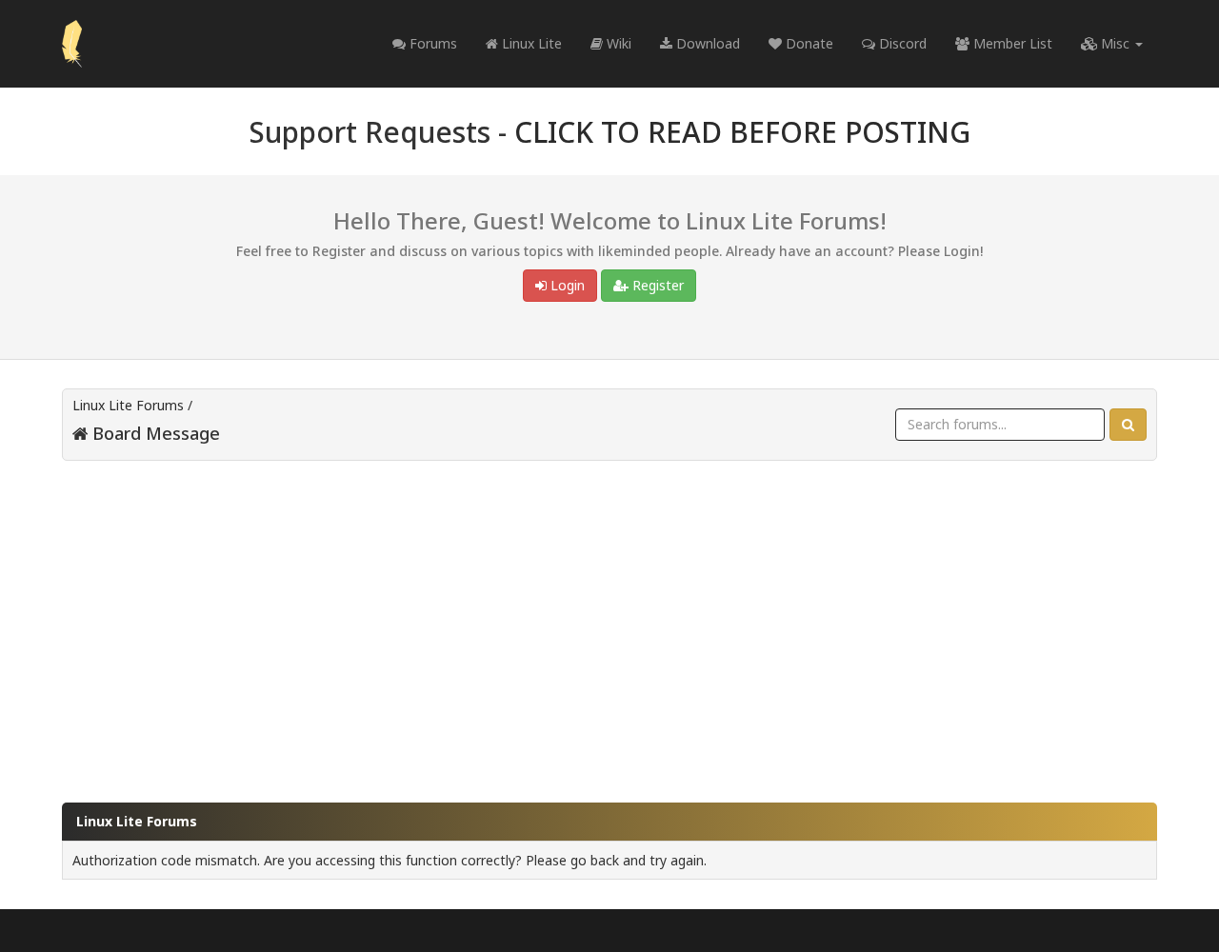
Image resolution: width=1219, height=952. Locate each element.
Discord (901, 43)
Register (656, 285)
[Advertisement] (609, 622)
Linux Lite (530, 43)
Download (706, 43)
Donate (807, 43)
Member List (1010, 43)
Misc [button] (1115, 43)
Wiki (617, 43)
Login (566, 285)
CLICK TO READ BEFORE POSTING (742, 131)
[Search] (1128, 424)
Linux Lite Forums (128, 405)
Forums (431, 43)
